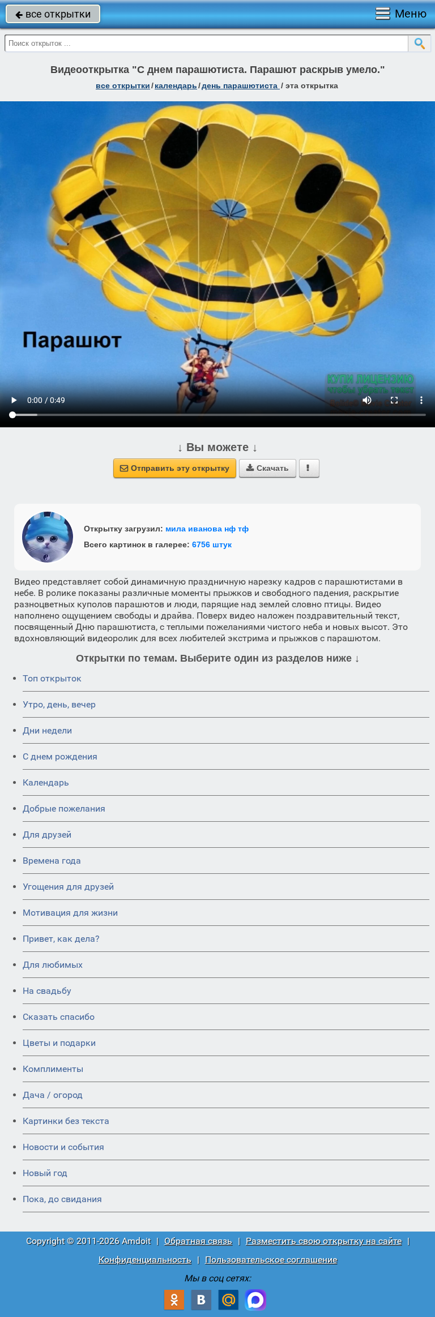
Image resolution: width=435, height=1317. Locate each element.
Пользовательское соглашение (271, 1259)
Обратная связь (198, 1241)
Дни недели (47, 730)
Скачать (267, 468)
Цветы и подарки (59, 1042)
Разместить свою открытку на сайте (324, 1241)
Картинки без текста (66, 1121)
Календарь (176, 85)
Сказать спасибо (59, 1016)
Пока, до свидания (62, 1199)
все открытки (53, 14)
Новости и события (63, 1147)
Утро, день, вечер (59, 704)
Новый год (45, 1173)
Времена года (52, 860)
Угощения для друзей (68, 886)
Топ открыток (52, 678)
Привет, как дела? (61, 938)
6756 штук (212, 544)
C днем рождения (60, 756)
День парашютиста (241, 85)
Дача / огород (53, 1094)
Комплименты (53, 1068)
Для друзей (47, 834)
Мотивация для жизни (70, 912)
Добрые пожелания (64, 808)
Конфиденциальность (145, 1259)
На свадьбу (47, 990)
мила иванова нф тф (207, 528)
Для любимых (53, 964)
